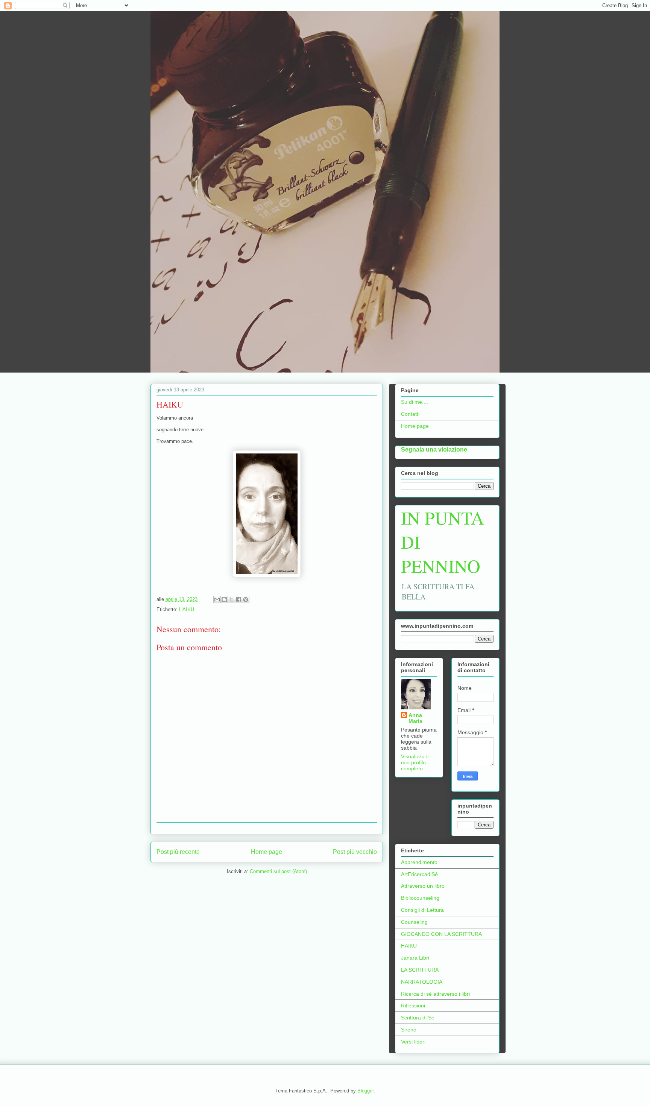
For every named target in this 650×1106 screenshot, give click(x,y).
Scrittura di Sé (417, 1018)
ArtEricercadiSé (419, 874)
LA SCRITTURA (420, 970)
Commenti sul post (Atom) (278, 871)
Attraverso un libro (423, 886)
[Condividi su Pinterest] (245, 599)
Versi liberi (413, 1042)
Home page (266, 852)
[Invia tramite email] (217, 599)
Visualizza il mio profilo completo (414, 762)
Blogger (365, 1091)
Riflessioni (413, 1006)
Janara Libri (415, 958)
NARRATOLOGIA (421, 982)
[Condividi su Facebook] (238, 599)
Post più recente (178, 852)
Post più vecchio (355, 852)
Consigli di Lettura (422, 910)
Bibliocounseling (420, 898)
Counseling (414, 922)
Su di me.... (414, 402)
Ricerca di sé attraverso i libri (435, 994)
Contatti (410, 414)
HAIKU (186, 609)
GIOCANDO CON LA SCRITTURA (441, 934)
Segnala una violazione (434, 449)
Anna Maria (415, 718)
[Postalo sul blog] (224, 599)
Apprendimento (419, 862)
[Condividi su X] (231, 599)
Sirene (408, 1030)
